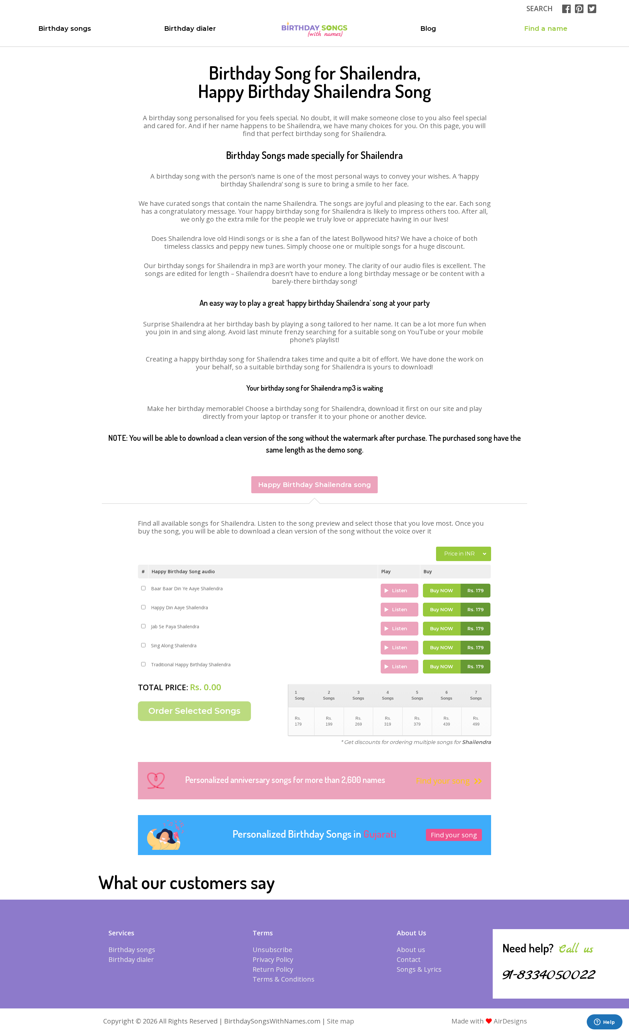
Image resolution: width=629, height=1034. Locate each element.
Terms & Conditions (283, 979)
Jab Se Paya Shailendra (175, 626)
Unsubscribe (272, 949)
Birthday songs (64, 28)
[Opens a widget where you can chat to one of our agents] (604, 1022)
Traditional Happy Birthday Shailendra (191, 664)
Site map (340, 1021)
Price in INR (459, 554)
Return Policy (273, 969)
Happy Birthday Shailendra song (314, 485)
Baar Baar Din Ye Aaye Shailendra (187, 588)
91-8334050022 (549, 975)
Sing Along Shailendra (174, 645)
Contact (409, 959)
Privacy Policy (273, 959)
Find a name (545, 28)
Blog (428, 28)
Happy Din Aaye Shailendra (179, 607)
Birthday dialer (190, 28)
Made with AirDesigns (489, 1021)
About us (411, 949)
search (539, 8)
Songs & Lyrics (419, 969)
